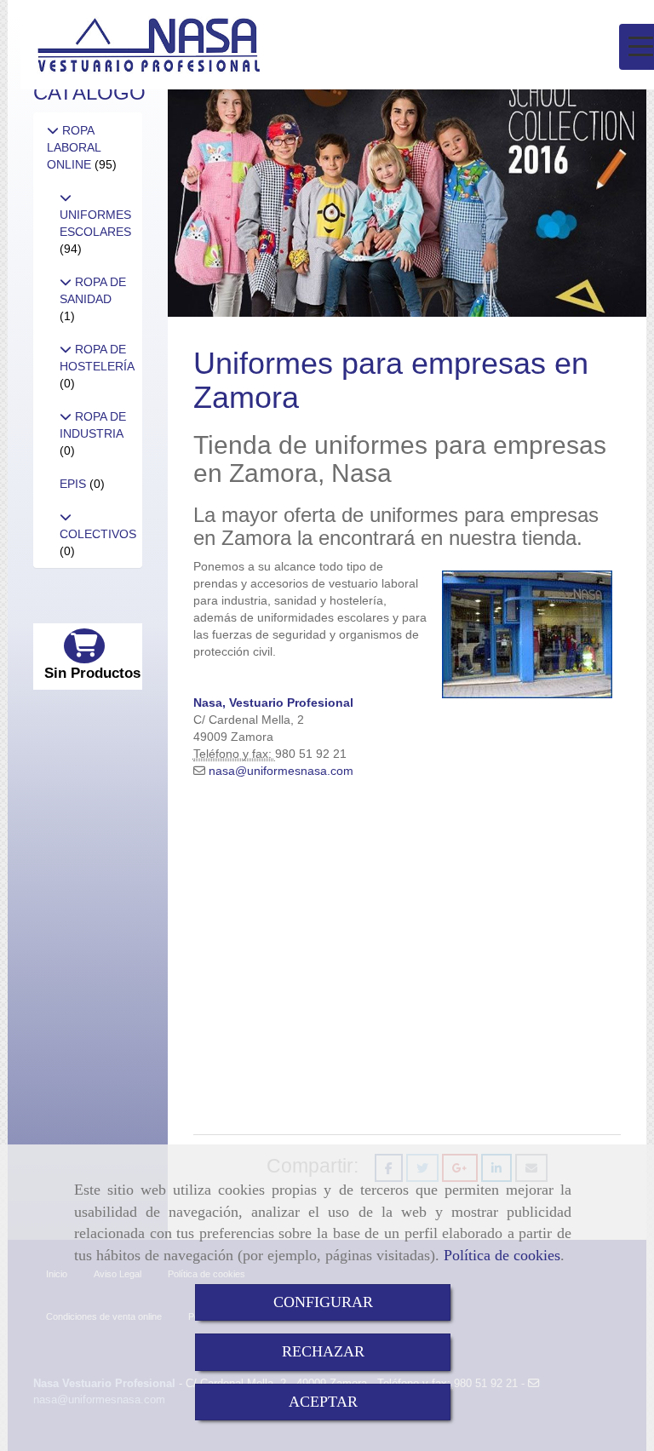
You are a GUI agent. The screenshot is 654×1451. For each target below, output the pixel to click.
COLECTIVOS (98, 534)
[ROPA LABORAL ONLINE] (53, 130)
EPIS (74, 483)
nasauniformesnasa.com (281, 770)
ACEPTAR (323, 1401)
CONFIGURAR (323, 1301)
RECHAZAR (323, 1351)
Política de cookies (502, 1255)
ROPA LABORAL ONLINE (73, 147)
